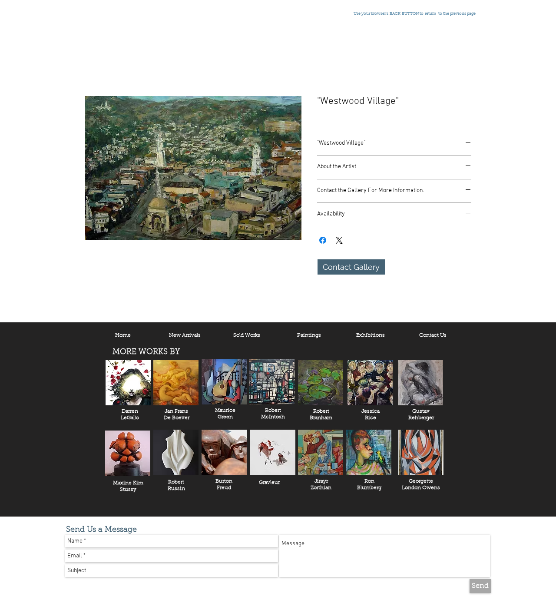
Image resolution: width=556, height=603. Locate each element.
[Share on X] (339, 240)
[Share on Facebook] (323, 240)
